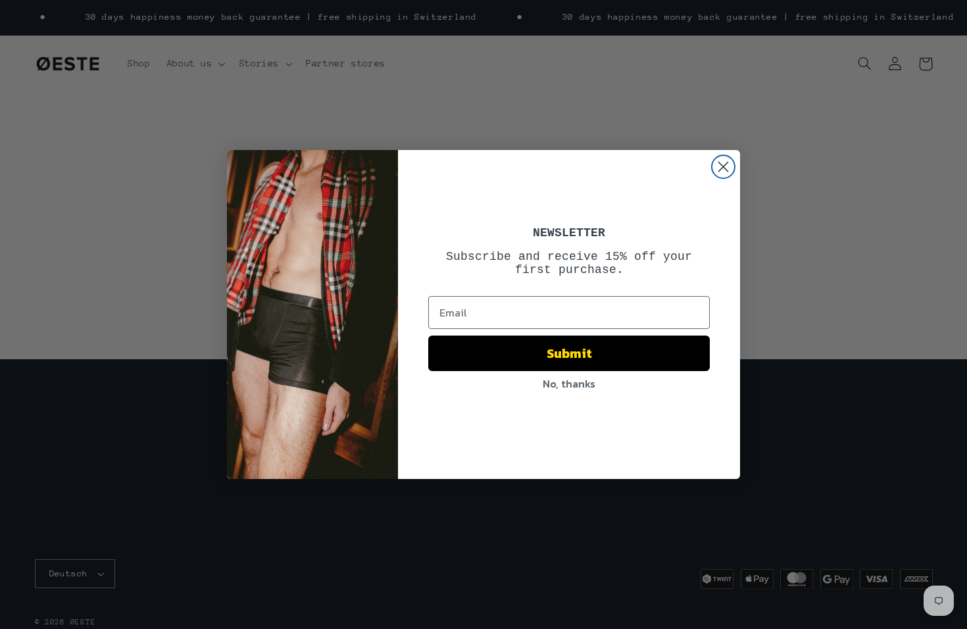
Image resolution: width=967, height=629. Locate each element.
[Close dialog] (723, 166)
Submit (569, 353)
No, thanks (569, 383)
